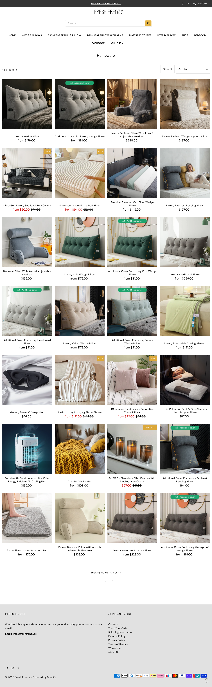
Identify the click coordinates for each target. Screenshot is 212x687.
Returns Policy (117, 636)
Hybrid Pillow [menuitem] (166, 35)
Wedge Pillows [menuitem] (32, 35)
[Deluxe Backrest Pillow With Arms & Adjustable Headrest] (80, 518)
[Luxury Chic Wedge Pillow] (80, 242)
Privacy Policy (116, 640)
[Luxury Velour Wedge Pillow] (80, 311)
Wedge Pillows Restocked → (106, 3)
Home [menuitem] (12, 35)
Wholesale (114, 648)
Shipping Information (120, 632)
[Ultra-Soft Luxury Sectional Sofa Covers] (27, 173)
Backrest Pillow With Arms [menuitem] (105, 35)
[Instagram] (13, 669)
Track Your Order (118, 628)
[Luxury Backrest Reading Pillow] (185, 173)
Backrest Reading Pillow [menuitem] (64, 35)
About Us (113, 652)
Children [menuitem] (117, 43)
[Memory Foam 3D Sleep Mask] (27, 380)
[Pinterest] (18, 669)
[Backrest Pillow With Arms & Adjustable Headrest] (27, 242)
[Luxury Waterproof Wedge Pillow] (132, 518)
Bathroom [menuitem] (98, 43)
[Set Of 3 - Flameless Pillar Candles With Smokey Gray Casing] (132, 449)
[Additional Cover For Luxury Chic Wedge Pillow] (132, 242)
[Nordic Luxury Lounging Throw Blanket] (80, 380)
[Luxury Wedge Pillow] (27, 104)
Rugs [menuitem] (185, 35)
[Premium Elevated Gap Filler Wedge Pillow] (132, 173)
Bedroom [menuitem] (200, 35)
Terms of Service (118, 644)
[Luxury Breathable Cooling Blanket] (185, 311)
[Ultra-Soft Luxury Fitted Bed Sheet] (80, 173)
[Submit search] (148, 23)
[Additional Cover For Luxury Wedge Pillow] (80, 104)
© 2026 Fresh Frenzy (17, 677)
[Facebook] (7, 669)
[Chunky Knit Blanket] (80, 449)
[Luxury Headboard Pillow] (185, 242)
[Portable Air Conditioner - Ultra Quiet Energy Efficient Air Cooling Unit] (27, 449)
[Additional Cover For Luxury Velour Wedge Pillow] (132, 311)
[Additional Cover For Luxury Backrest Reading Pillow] (185, 449)
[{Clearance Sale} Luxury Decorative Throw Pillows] (132, 380)
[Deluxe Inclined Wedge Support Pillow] (185, 104)
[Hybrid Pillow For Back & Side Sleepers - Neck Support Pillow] (185, 380)
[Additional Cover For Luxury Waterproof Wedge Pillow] (185, 518)
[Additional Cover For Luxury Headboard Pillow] (27, 311)
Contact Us (115, 624)
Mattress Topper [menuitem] (140, 35)
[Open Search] (183, 4)
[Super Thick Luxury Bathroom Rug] (27, 518)
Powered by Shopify (44, 677)
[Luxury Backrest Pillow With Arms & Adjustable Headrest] (132, 104)
